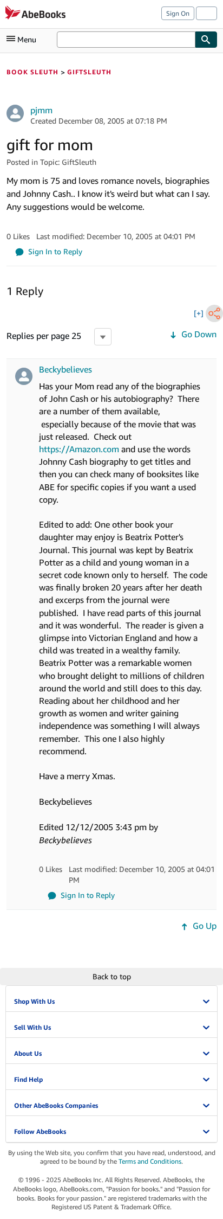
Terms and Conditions (150, 1161)
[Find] (206, 39)
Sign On (177, 13)
